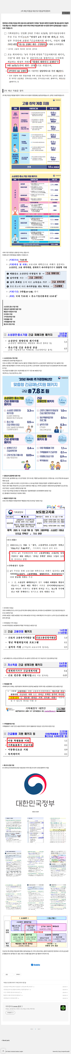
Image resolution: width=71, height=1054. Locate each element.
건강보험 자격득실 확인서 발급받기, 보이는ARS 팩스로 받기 (18, 986)
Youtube (17, 1051)
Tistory (59, 1051)
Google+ (21, 1051)
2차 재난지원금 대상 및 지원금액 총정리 (35, 11)
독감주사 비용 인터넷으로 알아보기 (12, 995)
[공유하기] (9, 974)
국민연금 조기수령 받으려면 (10, 998)
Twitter (8, 1051)
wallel (68, 1051)
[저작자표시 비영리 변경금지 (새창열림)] (24, 974)
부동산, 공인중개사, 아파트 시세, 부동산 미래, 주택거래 (20, 1009)
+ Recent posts (6, 1040)
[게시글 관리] (12, 974)
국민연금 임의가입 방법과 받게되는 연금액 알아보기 (16, 989)
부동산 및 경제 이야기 (9, 982)
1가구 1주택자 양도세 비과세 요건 (11, 992)
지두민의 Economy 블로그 (14, 1006)
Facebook (13, 1051)
